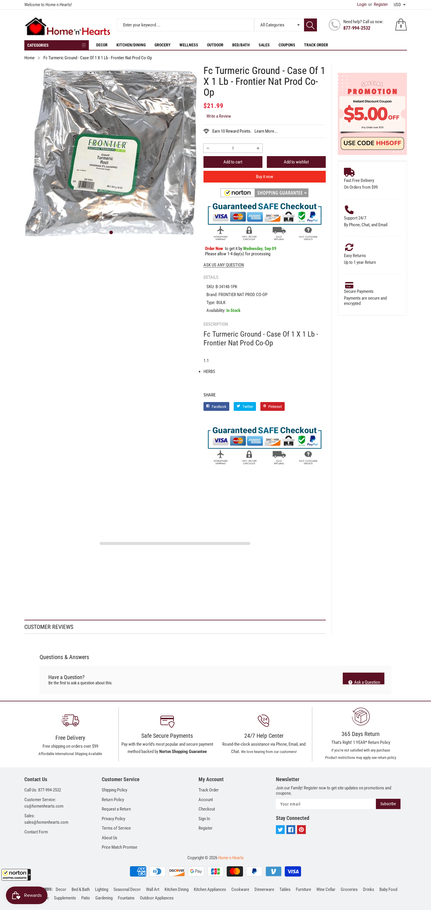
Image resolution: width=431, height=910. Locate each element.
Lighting (101, 889)
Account (205, 799)
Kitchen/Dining (131, 45)
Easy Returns (355, 255)
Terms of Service (116, 828)
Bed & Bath (81, 889)
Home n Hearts (231, 857)
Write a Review (218, 116)
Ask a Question (366, 682)
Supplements (65, 898)
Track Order (316, 45)
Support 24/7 (355, 218)
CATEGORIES (38, 45)
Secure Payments (359, 291)
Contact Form (36, 832)
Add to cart (232, 162)
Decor (102, 45)
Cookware (240, 889)
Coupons (287, 45)
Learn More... (266, 131)
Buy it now (264, 176)
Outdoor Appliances (157, 898)
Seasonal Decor (127, 889)
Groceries (349, 889)
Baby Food (388, 889)
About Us (109, 837)
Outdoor (215, 45)
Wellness (188, 45)
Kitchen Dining (176, 889)
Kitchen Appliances (210, 889)
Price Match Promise (119, 847)
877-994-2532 (356, 28)
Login (361, 4)
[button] (16, 875)
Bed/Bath (241, 45)
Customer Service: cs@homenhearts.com (43, 803)
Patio (85, 898)
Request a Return (116, 809)
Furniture (303, 889)
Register (378, 4)
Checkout (206, 809)
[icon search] (310, 24)
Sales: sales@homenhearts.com (46, 819)
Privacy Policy (113, 818)
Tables (285, 889)
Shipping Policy (114, 790)
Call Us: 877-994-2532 (42, 790)
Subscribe (388, 803)
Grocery (163, 45)
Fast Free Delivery (359, 180)
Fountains (126, 898)
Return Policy (113, 799)
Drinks (368, 889)
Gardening (104, 898)
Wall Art (152, 889)
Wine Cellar (325, 889)
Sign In (204, 818)
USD (397, 4)
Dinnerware (264, 889)
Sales (264, 45)
